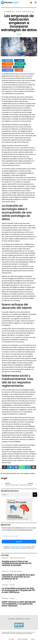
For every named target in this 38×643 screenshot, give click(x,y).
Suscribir (19, 541)
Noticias (18, 11)
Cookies (32, 639)
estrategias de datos (28, 473)
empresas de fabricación (11, 473)
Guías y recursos (15, 558)
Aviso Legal (11, 639)
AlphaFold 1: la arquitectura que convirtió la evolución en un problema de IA (18, 577)
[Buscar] (35, 494)
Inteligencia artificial (16, 571)
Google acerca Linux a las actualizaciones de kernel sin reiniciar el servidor (16, 563)
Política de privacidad (22, 639)
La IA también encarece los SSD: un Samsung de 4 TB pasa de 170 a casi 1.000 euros (18, 590)
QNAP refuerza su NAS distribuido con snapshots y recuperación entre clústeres (19, 604)
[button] (35, 2)
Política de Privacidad (17, 546)
